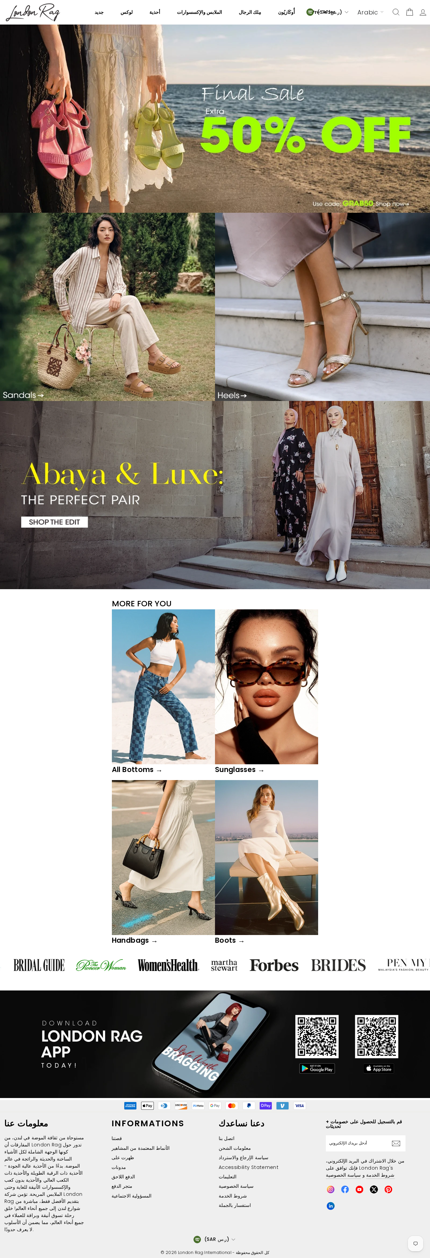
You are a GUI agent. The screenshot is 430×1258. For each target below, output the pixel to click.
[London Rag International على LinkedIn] (330, 1206)
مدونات (119, 1167)
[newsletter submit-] (397, 1143)
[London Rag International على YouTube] (359, 1189)
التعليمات (227, 1176)
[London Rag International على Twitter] (374, 1189)
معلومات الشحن (235, 1148)
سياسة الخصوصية (236, 1186)
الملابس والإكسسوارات (199, 12)
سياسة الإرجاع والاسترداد (243, 1157)
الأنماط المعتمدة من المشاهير (141, 1148)
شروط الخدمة (233, 1195)
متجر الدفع (122, 1186)
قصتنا (117, 1138)
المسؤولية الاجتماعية (132, 1195)
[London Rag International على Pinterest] (388, 1189)
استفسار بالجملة (235, 1205)
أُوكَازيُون (286, 12)
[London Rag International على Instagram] (330, 1189)
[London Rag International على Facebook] (345, 1189)
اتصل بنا (226, 1138)
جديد (99, 12)
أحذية (154, 12)
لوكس (127, 12)
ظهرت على (123, 1157)
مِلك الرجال (250, 12)
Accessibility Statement (248, 1167)
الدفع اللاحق (123, 1176)
